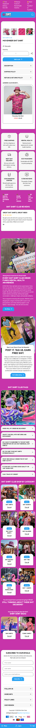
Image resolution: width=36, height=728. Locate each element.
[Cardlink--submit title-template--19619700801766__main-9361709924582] (18, 100)
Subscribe (17, 679)
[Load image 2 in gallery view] (14, 31)
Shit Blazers (27, 531)
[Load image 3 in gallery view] (21, 31)
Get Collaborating (17, 375)
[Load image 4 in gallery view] (29, 31)
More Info (8, 694)
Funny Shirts (26, 633)
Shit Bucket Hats (9, 560)
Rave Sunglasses (9, 589)
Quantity (5, 49)
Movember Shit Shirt (18, 116)
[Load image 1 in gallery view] (6, 31)
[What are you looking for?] (32, 14)
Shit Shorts (27, 504)
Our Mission (9, 705)
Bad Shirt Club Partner (24, 713)
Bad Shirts (9, 633)
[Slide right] (33, 30)
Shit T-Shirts (27, 588)
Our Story (7, 309)
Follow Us (8, 689)
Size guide (8, 46)
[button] (32, 725)
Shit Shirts (9, 504)
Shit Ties (27, 559)
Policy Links (9, 700)
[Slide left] (33, 33)
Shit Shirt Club (7, 38)
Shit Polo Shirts (9, 532)
